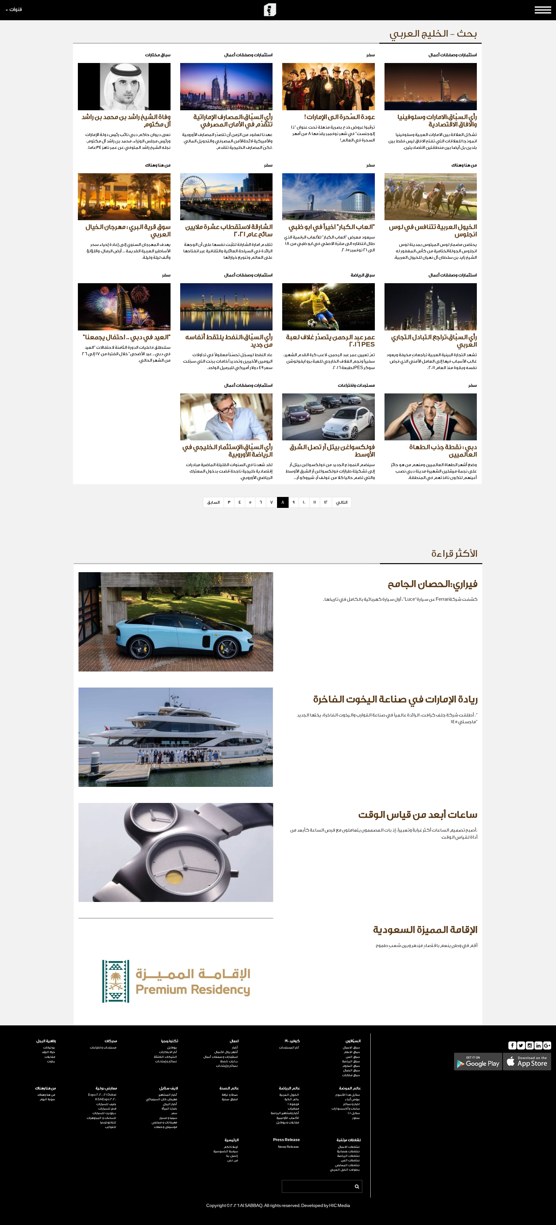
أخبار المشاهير (168, 1094)
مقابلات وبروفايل (287, 1122)
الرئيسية (232, 1140)
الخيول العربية (289, 1094)
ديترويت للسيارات (104, 1113)
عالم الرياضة (289, 1088)
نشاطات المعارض (347, 1165)
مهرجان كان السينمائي (161, 1099)
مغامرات (293, 1108)
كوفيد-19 (292, 1041)
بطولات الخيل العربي (345, 1169)
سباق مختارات (351, 1075)
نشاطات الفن (350, 1160)
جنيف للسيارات (106, 1104)
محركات (111, 1041)
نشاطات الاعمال (349, 1146)
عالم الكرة (291, 1099)
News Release (288, 1146)
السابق (213, 502)
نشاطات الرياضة (348, 1155)
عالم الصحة (229, 1088)
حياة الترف (48, 1052)
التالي (342, 502)
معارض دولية (106, 1088)
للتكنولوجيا (108, 1122)
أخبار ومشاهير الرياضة (285, 1113)
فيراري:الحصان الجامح (432, 584)
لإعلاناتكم (231, 1146)
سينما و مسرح (168, 1118)
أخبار (235, 1047)
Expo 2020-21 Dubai (102, 1094)
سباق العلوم (351, 1065)
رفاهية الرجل (46, 1041)
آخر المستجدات (289, 1047)
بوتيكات (49, 1047)
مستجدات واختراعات (103, 1047)
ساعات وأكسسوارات (345, 1108)
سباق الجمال (351, 1070)
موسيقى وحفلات (165, 1127)
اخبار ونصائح (351, 1104)
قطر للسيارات (107, 1108)
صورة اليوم (47, 1099)
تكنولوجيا (169, 1041)
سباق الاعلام (352, 1052)
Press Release (286, 1140)
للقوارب (110, 1127)
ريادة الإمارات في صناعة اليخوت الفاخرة (395, 699)
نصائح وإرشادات (227, 1065)
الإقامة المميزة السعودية (425, 929)
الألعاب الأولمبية (287, 1118)
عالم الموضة (350, 1088)
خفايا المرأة (169, 1108)
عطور (356, 1118)
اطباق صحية (230, 1099)
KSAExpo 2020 (105, 1099)
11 (314, 502)
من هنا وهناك (45, 1088)
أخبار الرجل (170, 1104)
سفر (174, 1113)
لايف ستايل (168, 1088)
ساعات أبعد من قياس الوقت (417, 814)
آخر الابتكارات (168, 1052)
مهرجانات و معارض (164, 1122)
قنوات (15, 9)
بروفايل (172, 1047)
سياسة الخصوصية (225, 1151)
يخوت (51, 1061)
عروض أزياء (352, 1099)
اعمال (234, 1041)
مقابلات (49, 1056)
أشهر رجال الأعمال (226, 1052)
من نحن (232, 1160)
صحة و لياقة (230, 1094)
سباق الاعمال (351, 1047)
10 (304, 502)
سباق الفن (353, 1056)
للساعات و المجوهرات (101, 1118)
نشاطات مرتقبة (349, 1140)
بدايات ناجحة (229, 1061)
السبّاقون (353, 1041)
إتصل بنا (232, 1155)
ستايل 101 (354, 1113)
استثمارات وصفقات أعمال (220, 1056)
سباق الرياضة (351, 1061)
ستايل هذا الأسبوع (347, 1094)
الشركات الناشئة (165, 1056)
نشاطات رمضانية (348, 1151)
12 (326, 502)
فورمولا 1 (293, 1104)
